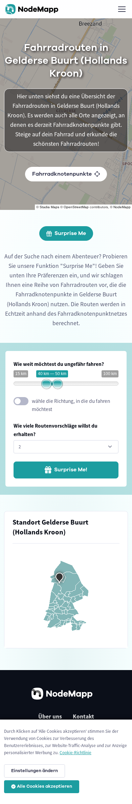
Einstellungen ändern (34, 771)
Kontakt (83, 716)
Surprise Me (70, 233)
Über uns (50, 716)
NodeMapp (122, 207)
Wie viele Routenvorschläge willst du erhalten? (55, 430)
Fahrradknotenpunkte (62, 174)
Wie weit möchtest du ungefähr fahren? (59, 364)
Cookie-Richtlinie (75, 753)
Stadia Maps (49, 207)
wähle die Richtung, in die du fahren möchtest (71, 405)
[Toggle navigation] (121, 9)
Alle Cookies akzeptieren (44, 786)
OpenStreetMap (76, 207)
